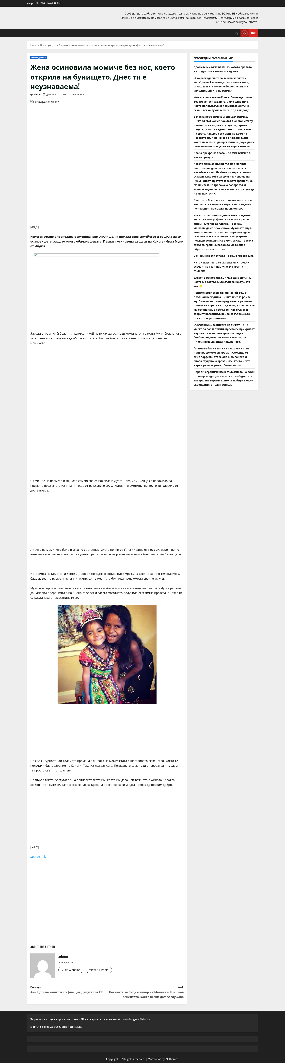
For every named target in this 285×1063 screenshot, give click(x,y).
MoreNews (154, 1059)
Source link (38, 857)
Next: (146, 992)
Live (253, 33)
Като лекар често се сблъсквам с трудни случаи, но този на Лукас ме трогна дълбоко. (221, 266)
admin (37, 94)
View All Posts (99, 970)
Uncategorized (38, 57)
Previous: (66, 989)
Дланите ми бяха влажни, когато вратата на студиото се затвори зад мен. (223, 69)
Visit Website (71, 970)
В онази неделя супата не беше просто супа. (224, 256)
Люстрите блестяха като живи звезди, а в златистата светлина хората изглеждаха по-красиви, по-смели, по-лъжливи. (223, 204)
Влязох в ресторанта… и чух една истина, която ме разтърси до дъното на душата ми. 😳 (222, 281)
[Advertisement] (107, 201)
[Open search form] (237, 33)
